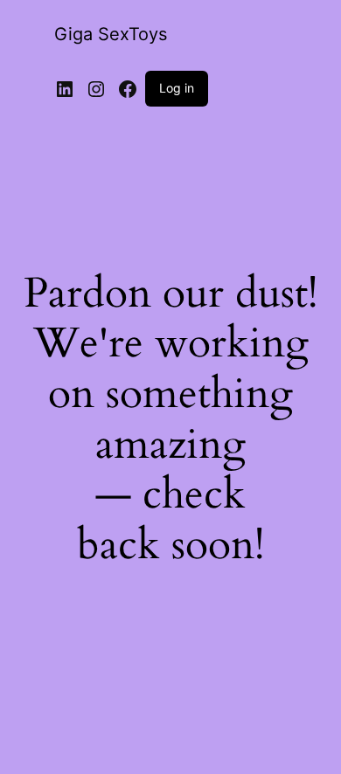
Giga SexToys (110, 34)
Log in (176, 87)
